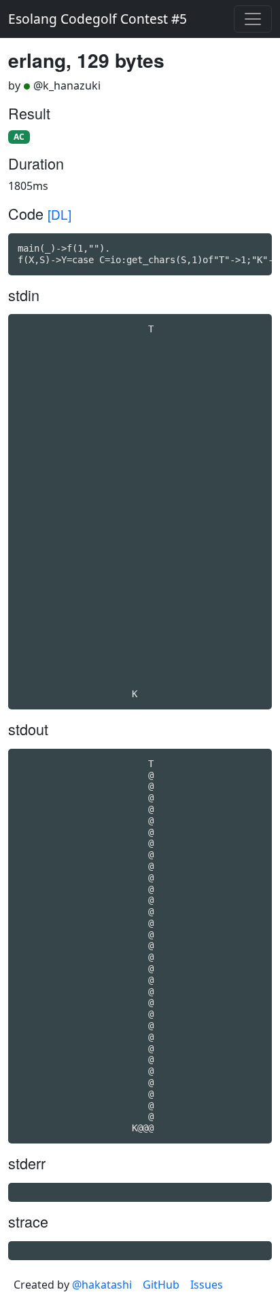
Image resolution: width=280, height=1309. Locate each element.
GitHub (161, 1284)
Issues (206, 1284)
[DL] (59, 214)
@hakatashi (102, 1284)
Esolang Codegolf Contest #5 (97, 18)
